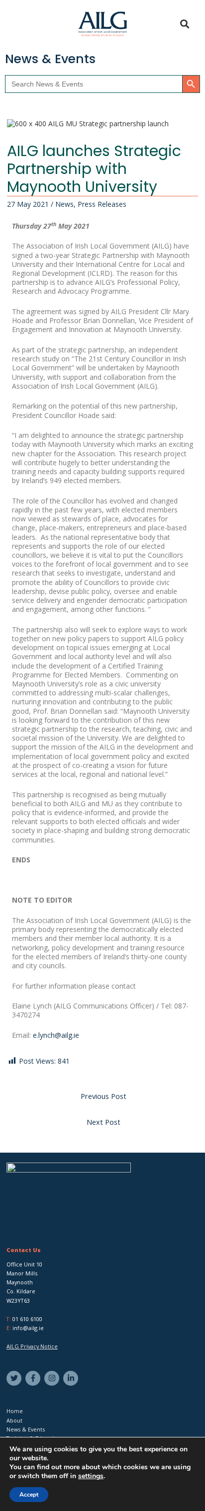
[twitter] (15, 1378)
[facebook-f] (34, 1378)
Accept (28, 1495)
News (64, 204)
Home (14, 1411)
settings (90, 1476)
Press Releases (102, 204)
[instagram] (53, 1378)
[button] (20, 24)
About (14, 1420)
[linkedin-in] (72, 1378)
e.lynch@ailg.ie (56, 1035)
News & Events (25, 1429)
